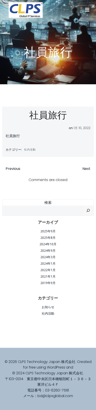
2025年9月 (48, 231)
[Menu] (86, 10)
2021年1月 (48, 276)
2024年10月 (48, 244)
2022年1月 (48, 270)
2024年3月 (48, 257)
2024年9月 (48, 250)
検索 (48, 202)
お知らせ (48, 307)
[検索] (88, 211)
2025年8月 (48, 237)
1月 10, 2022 (82, 128)
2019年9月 (48, 283)
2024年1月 (48, 263)
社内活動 (30, 149)
